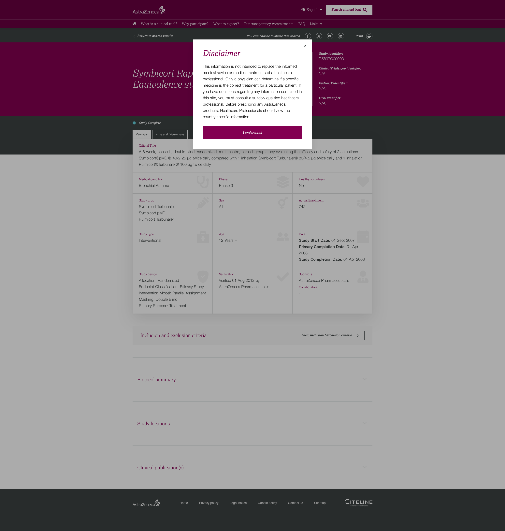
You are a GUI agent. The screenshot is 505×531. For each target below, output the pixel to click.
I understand (252, 132)
